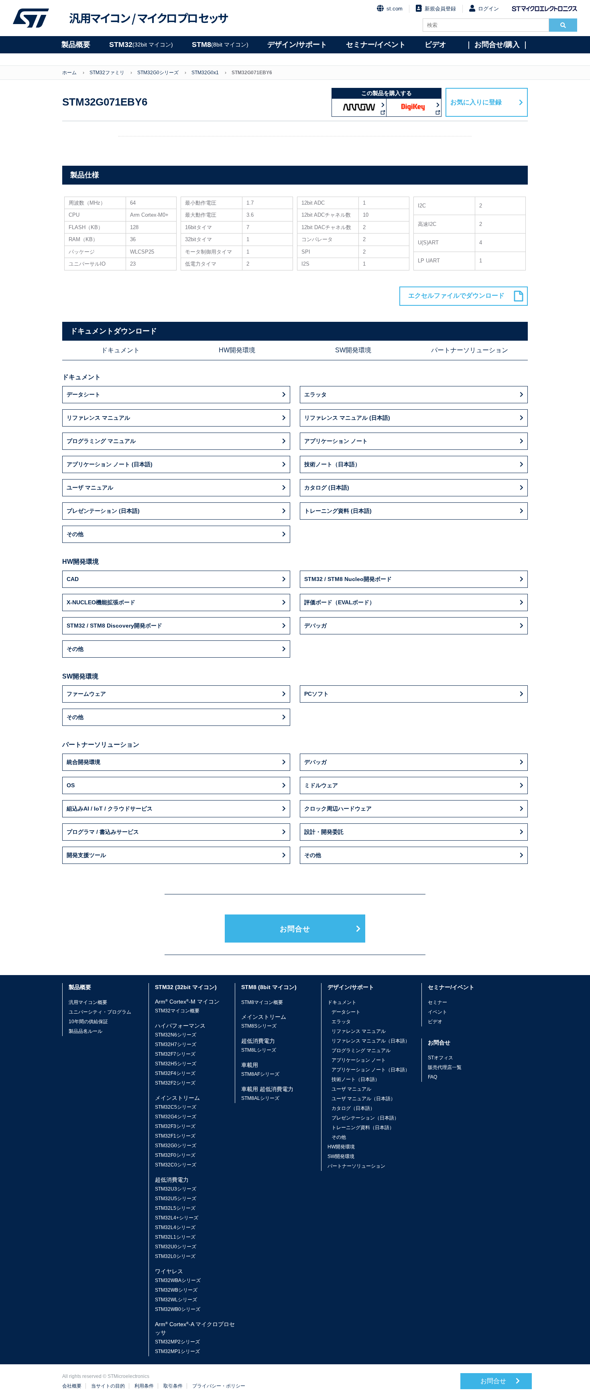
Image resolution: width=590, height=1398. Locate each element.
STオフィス (440, 1058)
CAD (73, 579)
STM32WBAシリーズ (178, 1280)
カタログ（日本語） (353, 1108)
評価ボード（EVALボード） (339, 602)
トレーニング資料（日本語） (363, 1127)
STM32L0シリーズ (175, 1256)
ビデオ (435, 45)
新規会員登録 (440, 9)
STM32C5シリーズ (175, 1107)
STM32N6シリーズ (175, 1035)
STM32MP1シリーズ (177, 1351)
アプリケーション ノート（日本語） (371, 1070)
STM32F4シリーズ (175, 1073)
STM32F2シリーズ (175, 1083)
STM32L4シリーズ (175, 1227)
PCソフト (316, 694)
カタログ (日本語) (326, 487)
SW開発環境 (353, 350)
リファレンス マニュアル (98, 418)
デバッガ (315, 625)
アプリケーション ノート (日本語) (110, 464)
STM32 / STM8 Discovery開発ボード (114, 625)
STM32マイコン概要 (177, 1011)
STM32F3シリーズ (175, 1126)
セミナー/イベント (376, 45)
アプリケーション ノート (336, 441)
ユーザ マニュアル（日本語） (363, 1098)
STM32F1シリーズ (175, 1136)
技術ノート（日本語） (332, 464)
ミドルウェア (321, 785)
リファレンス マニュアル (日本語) (347, 418)
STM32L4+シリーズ (176, 1218)
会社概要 (71, 1386)
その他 (75, 534)
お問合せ (295, 929)
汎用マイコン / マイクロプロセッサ (148, 18)
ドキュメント (120, 350)
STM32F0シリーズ (175, 1155)
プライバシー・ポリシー (218, 1386)
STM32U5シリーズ (175, 1198)
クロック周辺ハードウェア (338, 808)
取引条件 (173, 1386)
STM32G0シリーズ (158, 72)
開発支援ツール (86, 855)
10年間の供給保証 (88, 1021)
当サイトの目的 (108, 1386)
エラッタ (315, 394)
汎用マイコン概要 (88, 1002)
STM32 (141, 45)
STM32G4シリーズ (175, 1117)
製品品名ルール (85, 1031)
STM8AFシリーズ (260, 1074)
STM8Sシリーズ (259, 1026)
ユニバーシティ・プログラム (100, 1012)
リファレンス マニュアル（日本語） (371, 1041)
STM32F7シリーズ (175, 1054)
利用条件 (144, 1386)
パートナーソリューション (469, 350)
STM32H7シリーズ (175, 1044)
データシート (83, 394)
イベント (437, 1012)
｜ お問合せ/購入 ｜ (497, 45)
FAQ (432, 1077)
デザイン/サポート (297, 45)
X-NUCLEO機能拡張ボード (101, 602)
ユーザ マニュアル (90, 487)
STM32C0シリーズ (175, 1165)
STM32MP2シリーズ (177, 1342)
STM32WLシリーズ (176, 1299)
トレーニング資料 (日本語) (338, 511)
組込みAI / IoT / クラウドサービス (110, 808)
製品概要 (75, 45)
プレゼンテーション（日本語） (365, 1118)
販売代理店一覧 (445, 1067)
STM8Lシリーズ (258, 1050)
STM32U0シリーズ (175, 1247)
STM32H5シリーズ (175, 1064)
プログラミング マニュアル (101, 441)
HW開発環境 (237, 350)
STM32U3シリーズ (175, 1189)
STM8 (220, 45)
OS (71, 785)
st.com (395, 9)
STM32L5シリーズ (175, 1208)
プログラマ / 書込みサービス (103, 832)
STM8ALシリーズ (260, 1098)
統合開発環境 (83, 762)
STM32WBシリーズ (176, 1290)
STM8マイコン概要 (262, 1002)
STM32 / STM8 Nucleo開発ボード (348, 579)
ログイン (488, 9)
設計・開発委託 (324, 832)
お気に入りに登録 (476, 102)
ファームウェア (86, 694)
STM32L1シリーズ (175, 1237)
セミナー (437, 1002)
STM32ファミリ (107, 72)
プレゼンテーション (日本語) (103, 511)
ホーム (69, 72)
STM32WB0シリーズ (177, 1309)
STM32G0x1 (205, 72)
